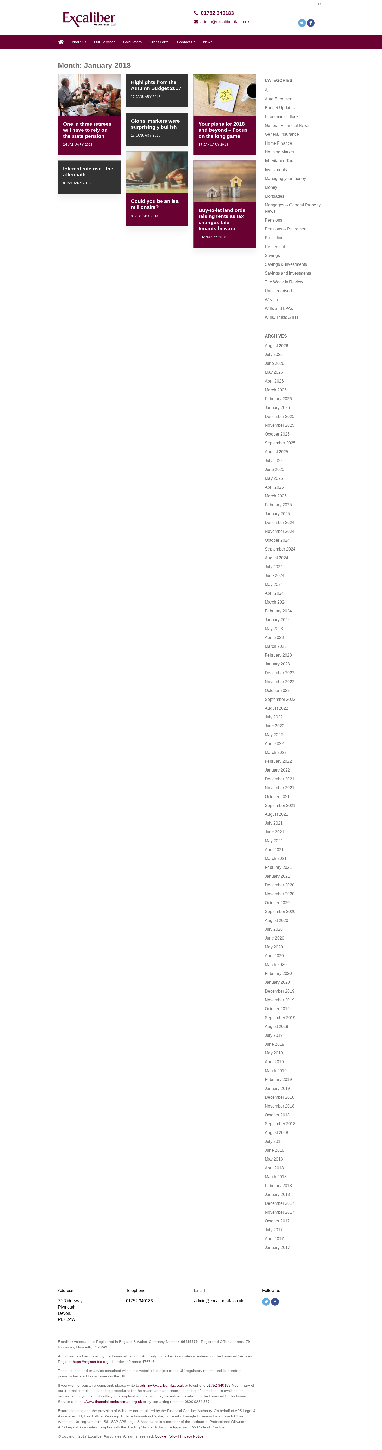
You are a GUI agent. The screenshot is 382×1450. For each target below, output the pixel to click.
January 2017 (277, 1247)
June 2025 (274, 469)
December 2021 (279, 779)
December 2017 (279, 1203)
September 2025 (280, 443)
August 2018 (276, 1132)
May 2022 (274, 735)
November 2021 (279, 788)
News (207, 42)
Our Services (104, 42)
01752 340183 (217, 13)
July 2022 (274, 717)
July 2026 (274, 354)
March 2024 (276, 602)
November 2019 (279, 1000)
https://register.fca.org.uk (93, 1362)
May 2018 (274, 1159)
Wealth (271, 299)
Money (271, 187)
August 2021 (276, 814)
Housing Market (279, 152)
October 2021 (277, 796)
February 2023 (278, 655)
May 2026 (274, 372)
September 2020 (280, 911)
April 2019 (274, 1062)
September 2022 (280, 699)
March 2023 (276, 646)
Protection (274, 238)
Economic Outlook (282, 116)
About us (79, 42)
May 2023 (274, 628)
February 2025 (278, 505)
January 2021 (277, 876)
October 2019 (277, 1009)
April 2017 (274, 1239)
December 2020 (279, 885)
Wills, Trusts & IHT (282, 317)
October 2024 (277, 540)
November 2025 (279, 425)
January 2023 (277, 664)
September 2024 (280, 549)
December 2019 (279, 991)
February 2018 (278, 1185)
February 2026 (278, 399)
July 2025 (274, 460)
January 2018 (277, 1194)
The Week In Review (284, 282)
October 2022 (277, 690)
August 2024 (276, 558)
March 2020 (276, 964)
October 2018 (277, 1115)
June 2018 (274, 1150)
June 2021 (274, 832)
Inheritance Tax (279, 161)
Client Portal (159, 42)
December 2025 (279, 416)
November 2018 (279, 1106)
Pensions (273, 220)
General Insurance (282, 134)
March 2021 (276, 858)
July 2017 (274, 1230)
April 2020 (274, 956)
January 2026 (277, 407)
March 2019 (276, 1071)
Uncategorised (278, 291)
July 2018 (274, 1141)
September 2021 (280, 805)
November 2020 (279, 894)
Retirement (275, 246)
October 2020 (277, 903)
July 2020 (274, 929)
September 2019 (280, 1017)
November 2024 (279, 531)
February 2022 (278, 761)
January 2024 (277, 620)
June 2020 (274, 938)
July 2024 (274, 567)
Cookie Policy (166, 1436)
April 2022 (274, 743)
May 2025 (274, 478)
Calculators (132, 42)
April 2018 (274, 1168)
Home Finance (278, 143)
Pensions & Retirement (286, 229)
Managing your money (285, 178)
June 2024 (274, 575)
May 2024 (274, 584)
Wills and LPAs (279, 308)
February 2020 (278, 973)
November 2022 (279, 681)
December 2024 (279, 522)
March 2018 (276, 1177)
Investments (276, 169)
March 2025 (276, 496)
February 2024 (278, 611)
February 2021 (278, 867)
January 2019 (277, 1088)
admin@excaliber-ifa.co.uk (224, 22)
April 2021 (274, 849)
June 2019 (274, 1044)
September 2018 (280, 1124)
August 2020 (276, 920)
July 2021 (274, 823)
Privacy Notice (191, 1436)
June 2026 (274, 363)
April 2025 (274, 487)
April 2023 (274, 637)
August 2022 (276, 708)
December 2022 (279, 673)
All (267, 90)
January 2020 (277, 982)
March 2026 (276, 390)
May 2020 (274, 947)
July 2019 (274, 1035)
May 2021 (274, 841)
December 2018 (279, 1097)
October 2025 (277, 434)
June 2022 (274, 726)
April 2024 (274, 593)
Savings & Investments (286, 264)
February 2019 (278, 1079)
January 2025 (277, 514)
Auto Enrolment (279, 99)
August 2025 (276, 452)
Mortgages (274, 196)
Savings (272, 255)
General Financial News (287, 125)
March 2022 (276, 752)
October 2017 (277, 1221)
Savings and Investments (288, 273)
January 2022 (277, 770)
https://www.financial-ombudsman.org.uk (108, 1402)
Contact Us (186, 42)
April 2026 (274, 381)
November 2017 (279, 1212)
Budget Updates (280, 108)
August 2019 (276, 1026)
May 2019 (274, 1053)
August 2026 (276, 346)
